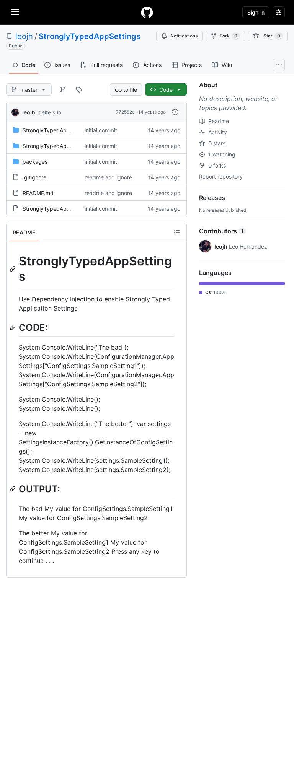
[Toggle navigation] (15, 12)
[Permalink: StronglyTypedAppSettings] (13, 268)
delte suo (49, 112)
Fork (228, 36)
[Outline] (176, 232)
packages (35, 161)
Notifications (184, 36)
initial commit (101, 130)
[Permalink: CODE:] (13, 327)
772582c (125, 112)
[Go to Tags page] (79, 89)
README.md (38, 193)
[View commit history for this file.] (175, 112)
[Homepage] (147, 12)
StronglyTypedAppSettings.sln (61, 208)
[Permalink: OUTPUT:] (13, 488)
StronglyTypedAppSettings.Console (67, 130)
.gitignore (34, 177)
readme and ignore (108, 177)
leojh (24, 36)
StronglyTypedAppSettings (89, 36)
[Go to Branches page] (63, 89)
